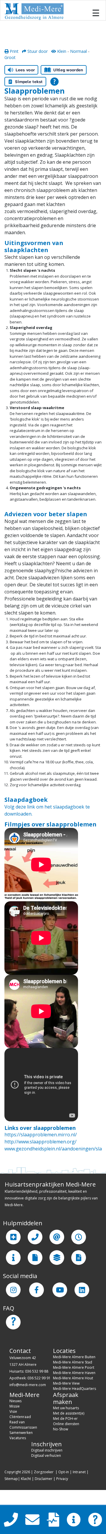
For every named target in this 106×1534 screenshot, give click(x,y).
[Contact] (35, 1237)
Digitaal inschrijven (46, 1450)
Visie (13, 1411)
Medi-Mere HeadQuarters (74, 1388)
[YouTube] (59, 1290)
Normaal (78, 51)
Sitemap (11, 1478)
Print (14, 51)
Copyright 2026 (17, 1471)
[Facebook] (36, 1290)
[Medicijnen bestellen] (78, 1257)
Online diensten (66, 1423)
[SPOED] (13, 1237)
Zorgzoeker (44, 1471)
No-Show (60, 1429)
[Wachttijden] (78, 1237)
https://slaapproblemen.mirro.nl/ (40, 1134)
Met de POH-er (65, 1418)
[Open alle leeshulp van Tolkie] (54, 81)
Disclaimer (43, 1478)
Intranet (79, 1471)
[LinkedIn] (82, 1290)
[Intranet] (57, 1257)
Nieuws (15, 1400)
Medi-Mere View (66, 1383)
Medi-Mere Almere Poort (73, 1367)
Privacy (62, 1478)
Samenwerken (21, 1432)
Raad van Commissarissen (23, 1425)
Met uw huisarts (66, 1407)
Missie (14, 1406)
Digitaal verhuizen (46, 1455)
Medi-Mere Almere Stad (72, 1362)
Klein (61, 51)
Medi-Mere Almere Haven (74, 1372)
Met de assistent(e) (68, 1413)
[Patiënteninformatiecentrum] (13, 1257)
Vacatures (17, 1437)
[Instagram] (13, 1290)
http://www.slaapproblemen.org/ (40, 1141)
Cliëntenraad (20, 1416)
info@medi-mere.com (27, 1384)
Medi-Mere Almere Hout (73, 1378)
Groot (10, 57)
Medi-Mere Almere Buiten (74, 1356)
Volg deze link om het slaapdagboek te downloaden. (47, 810)
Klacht (26, 1478)
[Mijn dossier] (35, 1257)
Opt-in (63, 1471)
